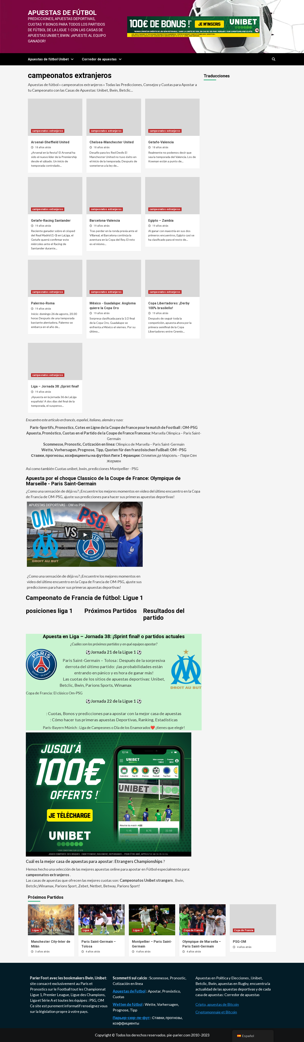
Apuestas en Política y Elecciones (222, 978)
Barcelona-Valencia (105, 221)
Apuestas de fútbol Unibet (48, 59)
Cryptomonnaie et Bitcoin (216, 1012)
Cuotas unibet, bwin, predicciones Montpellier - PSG (96, 468)
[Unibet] (108, 794)
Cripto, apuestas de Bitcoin (217, 1004)
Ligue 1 (36, 930)
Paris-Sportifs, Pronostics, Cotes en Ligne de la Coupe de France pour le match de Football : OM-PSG (113, 427)
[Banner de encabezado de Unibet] (193, 26)
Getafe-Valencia (161, 142)
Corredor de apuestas (242, 994)
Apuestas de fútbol (62, 13)
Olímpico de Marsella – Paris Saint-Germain (113, 444)
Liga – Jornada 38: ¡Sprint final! (55, 386)
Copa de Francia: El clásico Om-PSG (54, 693)
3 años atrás (42, 951)
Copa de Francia (193, 930)
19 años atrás (43, 225)
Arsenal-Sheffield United (50, 142)
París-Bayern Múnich (60, 727)
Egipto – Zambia (161, 221)
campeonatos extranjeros (82, 84)
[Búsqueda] (273, 59)
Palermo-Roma (43, 303)
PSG (92, 1000)
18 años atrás (43, 147)
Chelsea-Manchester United (112, 142)
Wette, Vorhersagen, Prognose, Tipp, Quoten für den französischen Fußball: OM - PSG (113, 449)
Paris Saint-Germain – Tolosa (89, 660)
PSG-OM (239, 942)
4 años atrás (93, 951)
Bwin (179, 880)
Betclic (31, 886)
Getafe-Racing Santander (51, 221)
